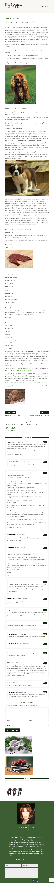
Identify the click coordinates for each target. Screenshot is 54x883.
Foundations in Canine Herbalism (27, 848)
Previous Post (10, 412)
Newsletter (40, 849)
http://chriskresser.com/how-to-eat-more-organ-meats (19, 370)
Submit (34, 880)
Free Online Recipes (40, 425)
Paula (8, 442)
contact (12, 859)
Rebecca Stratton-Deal (15, 653)
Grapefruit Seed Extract (13, 415)
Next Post (44, 412)
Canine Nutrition (14, 22)
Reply (44, 442)
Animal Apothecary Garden (39, 415)
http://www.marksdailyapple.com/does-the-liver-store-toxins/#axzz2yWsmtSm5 (25, 382)
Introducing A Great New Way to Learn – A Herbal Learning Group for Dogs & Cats (11, 427)
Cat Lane (12, 21)
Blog (33, 21)
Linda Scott (12, 582)
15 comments (25, 22)
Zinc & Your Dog (26, 424)
